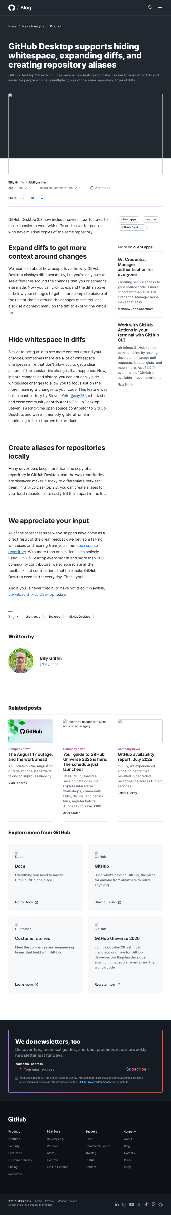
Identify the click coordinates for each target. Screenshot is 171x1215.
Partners (52, 1146)
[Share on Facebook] (32, 198)
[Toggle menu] (160, 7)
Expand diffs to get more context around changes (47, 252)
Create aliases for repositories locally (56, 452)
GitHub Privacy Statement (93, 1082)
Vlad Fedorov (17, 783)
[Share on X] (23, 198)
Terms (38, 1200)
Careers (129, 1153)
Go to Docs (24, 902)
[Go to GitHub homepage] (17, 1120)
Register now (105, 984)
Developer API (56, 1139)
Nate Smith (125, 384)
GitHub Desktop (79, 616)
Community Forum (98, 1146)
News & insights (33, 26)
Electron (52, 1160)
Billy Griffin (16, 182)
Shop (127, 1167)
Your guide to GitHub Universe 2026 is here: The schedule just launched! (85, 762)
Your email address (29, 1064)
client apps (32, 616)
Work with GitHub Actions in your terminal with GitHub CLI (138, 332)
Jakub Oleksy (127, 793)
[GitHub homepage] (11, 7)
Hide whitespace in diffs (47, 339)
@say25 (77, 395)
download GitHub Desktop (31, 594)
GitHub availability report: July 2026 (136, 757)
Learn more (24, 984)
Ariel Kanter (71, 813)
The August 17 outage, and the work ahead (30, 757)
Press (128, 1160)
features (54, 616)
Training (91, 1153)
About (128, 1139)
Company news (19, 749)
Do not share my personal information (30, 1204)
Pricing (13, 1167)
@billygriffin (37, 182)
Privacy (49, 1200)
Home (12, 26)
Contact (91, 1167)
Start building (106, 902)
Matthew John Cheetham (135, 309)
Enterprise (15, 1153)
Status (90, 1160)
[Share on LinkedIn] (42, 198)
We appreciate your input (48, 521)
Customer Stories (20, 1160)
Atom (50, 1153)
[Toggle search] (150, 7)
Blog (25, 8)
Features (14, 1139)
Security (14, 1146)
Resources (15, 1174)
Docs (89, 1139)
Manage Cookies (67, 1200)
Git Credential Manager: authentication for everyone (135, 267)
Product (55, 26)
